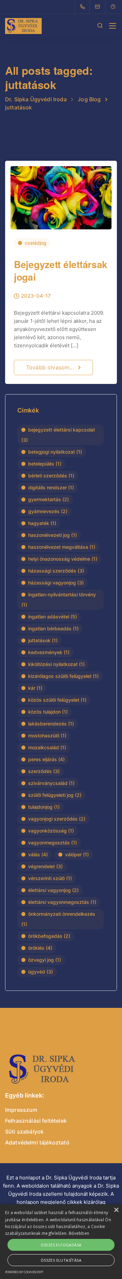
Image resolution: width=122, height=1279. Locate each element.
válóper (77, 854)
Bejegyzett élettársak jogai (60, 270)
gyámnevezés (47, 511)
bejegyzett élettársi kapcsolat (58, 435)
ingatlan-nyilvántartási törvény (58, 600)
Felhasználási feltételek (36, 1120)
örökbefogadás (49, 936)
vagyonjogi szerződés (56, 819)
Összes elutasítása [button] (61, 1260)
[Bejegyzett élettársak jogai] (61, 195)
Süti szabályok (24, 1131)
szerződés (44, 771)
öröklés (40, 948)
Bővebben (79, 1233)
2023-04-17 (36, 296)
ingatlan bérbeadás (53, 628)
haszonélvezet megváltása (61, 547)
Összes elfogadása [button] (61, 1244)
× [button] (116, 1210)
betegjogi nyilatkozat (55, 452)
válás (38, 854)
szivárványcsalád (51, 783)
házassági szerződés (56, 571)
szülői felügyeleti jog (54, 795)
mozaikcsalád (47, 747)
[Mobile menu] (112, 26)
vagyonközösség (51, 831)
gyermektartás (48, 499)
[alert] (61, 1241)
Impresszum (21, 1109)
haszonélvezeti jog (52, 535)
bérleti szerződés (51, 475)
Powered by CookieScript (24, 1272)
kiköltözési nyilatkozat (56, 664)
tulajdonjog (44, 807)
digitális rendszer (51, 487)
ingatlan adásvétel (52, 616)
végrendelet (45, 866)
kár (35, 688)
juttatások (43, 640)
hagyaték (42, 523)
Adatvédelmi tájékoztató (37, 1142)
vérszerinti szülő (50, 878)
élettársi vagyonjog (53, 890)
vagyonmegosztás (52, 842)
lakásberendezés (51, 723)
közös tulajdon (48, 712)
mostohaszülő (47, 735)
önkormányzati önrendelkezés (58, 919)
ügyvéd (40, 972)
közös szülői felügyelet (57, 700)
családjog (35, 243)
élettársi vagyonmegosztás (62, 902)
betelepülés (44, 464)
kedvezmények (48, 652)
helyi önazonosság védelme (62, 559)
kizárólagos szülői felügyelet (63, 676)
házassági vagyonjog (56, 582)
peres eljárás (46, 759)
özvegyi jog (44, 960)
